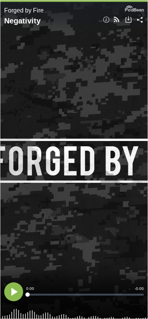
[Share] (140, 20)
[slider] (85, 295)
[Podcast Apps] (116, 20)
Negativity (22, 21)
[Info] (106, 20)
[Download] (128, 20)
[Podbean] (134, 8)
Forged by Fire (24, 10)
